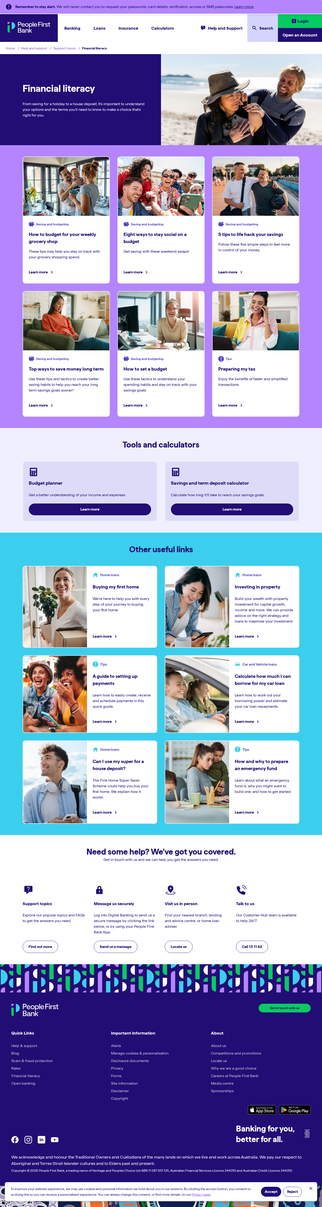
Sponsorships (222, 1091)
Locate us (219, 1061)
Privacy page (201, 1194)
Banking (72, 28)
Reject (292, 1192)
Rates (16, 1068)
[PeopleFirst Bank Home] (29, 31)
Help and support (34, 48)
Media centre (222, 1083)
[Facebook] (15, 1142)
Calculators (162, 28)
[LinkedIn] (41, 1142)
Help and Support (225, 28)
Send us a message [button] (116, 947)
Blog (15, 1053)
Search (266, 28)
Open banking (23, 1083)
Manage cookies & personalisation (140, 1053)
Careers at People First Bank (234, 1076)
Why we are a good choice (233, 1068)
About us (218, 1046)
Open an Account (300, 35)
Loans (99, 28)
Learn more (244, 7)
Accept (271, 1192)
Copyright (119, 1098)
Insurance (128, 28)
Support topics (65, 48)
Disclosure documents (130, 1061)
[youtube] (54, 1142)
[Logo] (34, 1011)
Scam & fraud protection (32, 1061)
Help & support (24, 1046)
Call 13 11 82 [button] (252, 947)
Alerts (116, 1046)
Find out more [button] (40, 947)
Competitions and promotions (236, 1053)
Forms (116, 1076)
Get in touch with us (284, 1008)
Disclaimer (120, 1091)
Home (10, 48)
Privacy (117, 1068)
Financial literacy (94, 48)
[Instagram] (28, 1142)
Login (303, 21)
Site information (124, 1083)
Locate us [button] (179, 947)
